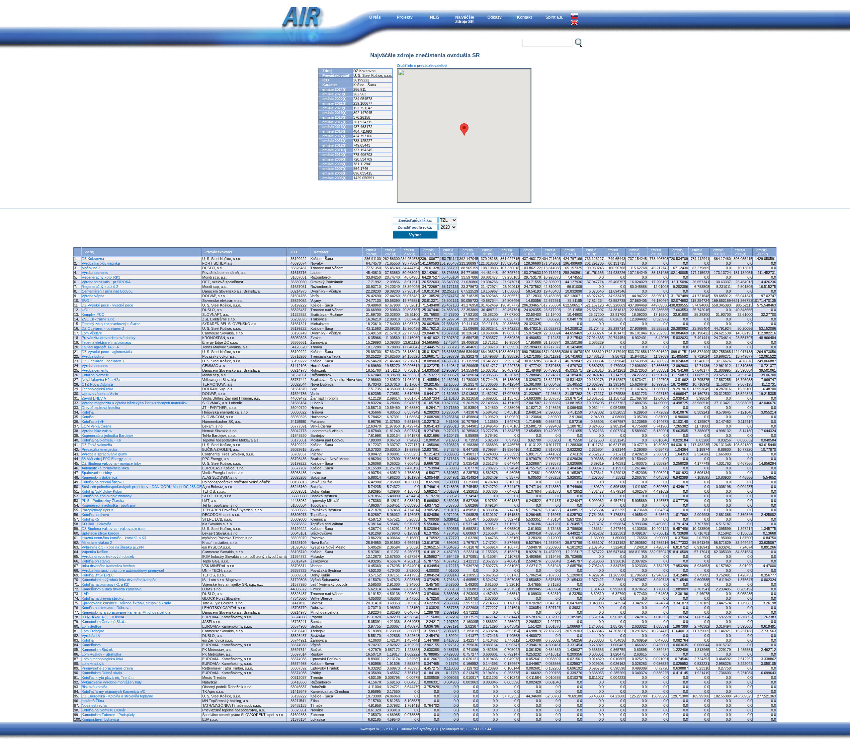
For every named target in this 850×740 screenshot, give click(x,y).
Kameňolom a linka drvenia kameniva (111, 589)
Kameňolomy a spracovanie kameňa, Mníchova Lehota (126, 612)
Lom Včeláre (92, 333)
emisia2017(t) (507, 252)
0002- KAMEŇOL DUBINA (103, 617)
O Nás (375, 17)
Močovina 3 (91, 268)
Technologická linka (97, 389)
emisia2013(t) (592, 252)
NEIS (434, 17)
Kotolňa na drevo (95, 515)
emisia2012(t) (613, 252)
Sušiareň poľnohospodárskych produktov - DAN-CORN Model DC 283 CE (142, 487)
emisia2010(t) (656, 252)
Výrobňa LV (91, 636)
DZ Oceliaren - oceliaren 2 (103, 328)
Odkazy (494, 17)
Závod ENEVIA (94, 398)
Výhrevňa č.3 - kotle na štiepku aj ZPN (113, 547)
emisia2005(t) (762, 252)
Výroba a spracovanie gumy (104, 454)
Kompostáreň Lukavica (100, 719)
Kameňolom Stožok (97, 650)
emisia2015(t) (550, 252)
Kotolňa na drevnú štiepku (103, 482)
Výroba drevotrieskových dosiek (108, 556)
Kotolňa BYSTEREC (98, 575)
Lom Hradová (93, 664)
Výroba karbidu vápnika (101, 263)
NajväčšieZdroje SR (464, 19)
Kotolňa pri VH (93, 422)
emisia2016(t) (529, 252)
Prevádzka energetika (99, 449)
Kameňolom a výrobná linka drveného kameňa (119, 580)
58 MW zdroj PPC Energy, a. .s (106, 459)
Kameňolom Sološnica (99, 477)
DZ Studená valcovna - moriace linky (111, 463)
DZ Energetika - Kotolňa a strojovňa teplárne (117, 696)
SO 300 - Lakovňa (96, 524)
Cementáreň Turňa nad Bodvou (107, 291)
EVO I (86, 301)
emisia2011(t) (634, 252)
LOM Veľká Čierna (96, 426)
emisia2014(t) (570, 252)
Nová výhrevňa (94, 705)
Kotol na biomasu (95, 375)
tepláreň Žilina (93, 701)
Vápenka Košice (95, 552)
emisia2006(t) (740, 252)
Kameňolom (91, 645)
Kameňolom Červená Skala (104, 622)
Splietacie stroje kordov (100, 533)
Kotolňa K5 (90, 519)
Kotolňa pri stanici (96, 561)
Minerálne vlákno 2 (97, 543)
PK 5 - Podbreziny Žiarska (103, 501)
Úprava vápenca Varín (100, 394)
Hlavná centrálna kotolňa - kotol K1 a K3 (114, 538)
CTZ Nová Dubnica (97, 384)
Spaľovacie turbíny (97, 473)
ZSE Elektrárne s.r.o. (98, 319)
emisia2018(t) (488, 252)
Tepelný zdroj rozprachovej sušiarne (111, 324)
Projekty (405, 17)
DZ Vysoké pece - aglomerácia (107, 352)
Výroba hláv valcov (97, 431)
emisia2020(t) (449, 252)
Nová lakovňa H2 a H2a (101, 380)
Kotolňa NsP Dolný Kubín (102, 491)
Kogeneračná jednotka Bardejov (107, 435)
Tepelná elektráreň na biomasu (106, 342)
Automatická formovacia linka (105, 468)
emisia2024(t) (372, 252)
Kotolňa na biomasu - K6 (101, 440)
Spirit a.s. (554, 17)
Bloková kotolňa (94, 687)
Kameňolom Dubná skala (102, 673)
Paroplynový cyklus (98, 510)
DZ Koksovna (93, 259)
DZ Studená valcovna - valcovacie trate (113, 529)
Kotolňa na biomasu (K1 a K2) (105, 584)
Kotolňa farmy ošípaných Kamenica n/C (113, 691)
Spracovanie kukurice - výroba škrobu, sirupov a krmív (126, 603)
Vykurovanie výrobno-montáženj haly (112, 682)
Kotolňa (88, 412)
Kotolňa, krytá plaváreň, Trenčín (107, 677)
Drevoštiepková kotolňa (101, 408)
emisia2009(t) (678, 252)
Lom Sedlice (91, 626)
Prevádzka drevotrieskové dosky (108, 338)
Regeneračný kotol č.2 (100, 287)
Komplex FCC (93, 314)
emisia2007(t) (719, 252)
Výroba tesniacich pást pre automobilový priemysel (123, 570)
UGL (85, 310)
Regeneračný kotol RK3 (101, 277)
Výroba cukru (93, 356)
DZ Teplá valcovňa (97, 445)
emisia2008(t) (698, 252)
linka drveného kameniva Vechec (108, 566)
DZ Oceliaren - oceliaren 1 (103, 361)
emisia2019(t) (468, 252)
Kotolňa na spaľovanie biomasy (107, 496)
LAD (85, 594)
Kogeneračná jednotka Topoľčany (109, 505)
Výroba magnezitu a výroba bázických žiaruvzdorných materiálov (135, 403)
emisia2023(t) (390, 252)
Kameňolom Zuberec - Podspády (108, 715)
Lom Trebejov (93, 631)
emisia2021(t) (429, 252)
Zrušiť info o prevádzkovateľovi (422, 65)
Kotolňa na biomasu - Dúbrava (106, 608)
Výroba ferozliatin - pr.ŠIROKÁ (106, 282)
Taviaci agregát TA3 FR (101, 347)
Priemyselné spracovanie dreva (107, 668)
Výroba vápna (93, 296)
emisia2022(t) (409, 252)
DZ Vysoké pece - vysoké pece (107, 305)
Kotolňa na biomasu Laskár (104, 710)
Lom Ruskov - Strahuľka (101, 654)
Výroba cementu (95, 273)
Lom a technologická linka (102, 659)
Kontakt (524, 17)
